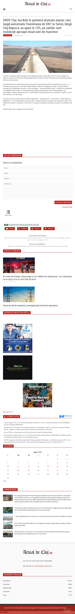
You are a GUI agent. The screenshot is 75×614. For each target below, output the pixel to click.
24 (8, 474)
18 (18, 470)
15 (57, 466)
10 (8, 466)
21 (48, 470)
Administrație (13, 16)
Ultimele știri (13, 416)
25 (18, 474)
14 (48, 466)
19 (29, 470)
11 (18, 466)
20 (38, 470)
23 (67, 470)
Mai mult (63, 608)
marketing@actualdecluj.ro (43, 566)
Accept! (67, 610)
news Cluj (18, 224)
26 (29, 474)
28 (48, 474)
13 (38, 466)
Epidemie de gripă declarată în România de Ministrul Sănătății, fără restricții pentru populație (37, 246)
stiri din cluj (34, 224)
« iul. (4, 481)
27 (38, 474)
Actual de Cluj (18, 35)
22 (57, 470)
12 (29, 466)
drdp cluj (11, 224)
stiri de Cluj (26, 224)
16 (67, 466)
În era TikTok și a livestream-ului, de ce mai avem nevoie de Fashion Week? (28, 432)
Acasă (5, 16)
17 (8, 470)
